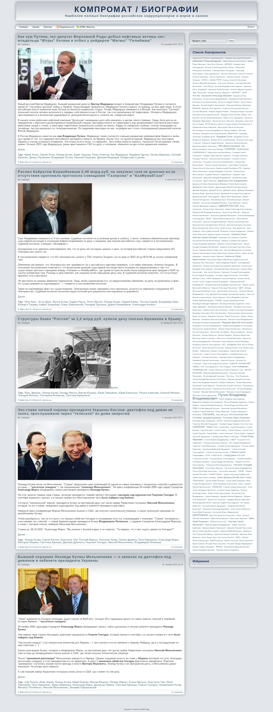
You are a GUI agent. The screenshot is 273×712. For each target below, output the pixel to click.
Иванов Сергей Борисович (238, 222)
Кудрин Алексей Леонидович (217, 282)
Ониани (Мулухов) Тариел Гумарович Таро (226, 370)
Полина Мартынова (244, 382)
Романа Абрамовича (239, 412)
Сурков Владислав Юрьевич (222, 462)
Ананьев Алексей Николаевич (235, 80)
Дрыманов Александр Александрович (236, 193)
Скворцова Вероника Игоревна (215, 443)
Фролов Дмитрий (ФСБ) (202, 503)
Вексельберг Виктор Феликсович (231, 127)
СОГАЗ (207, 455)
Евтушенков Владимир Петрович (214, 203)
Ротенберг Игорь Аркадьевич (204, 421)
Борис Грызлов (82, 154)
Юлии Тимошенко (107, 392)
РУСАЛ (219, 421)
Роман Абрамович (222, 412)
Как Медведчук (119, 154)
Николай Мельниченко (120, 542)
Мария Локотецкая (232, 316)
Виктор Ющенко (87, 392)
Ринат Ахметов (100, 154)
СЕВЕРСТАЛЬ (211, 427)
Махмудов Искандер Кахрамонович (207, 323)
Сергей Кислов (50, 539)
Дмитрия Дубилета (73, 542)
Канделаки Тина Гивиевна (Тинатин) (232, 238)
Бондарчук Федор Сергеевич (241, 111)
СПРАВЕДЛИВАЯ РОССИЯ (234, 455)
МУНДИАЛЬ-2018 (234, 345)
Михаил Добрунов (238, 332)
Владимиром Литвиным (148, 542)
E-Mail (20, 162)
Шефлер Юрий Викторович (231, 531)
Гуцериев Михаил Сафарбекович (218, 174)
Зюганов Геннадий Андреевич (215, 222)
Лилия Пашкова (219, 297)
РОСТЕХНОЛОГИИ (238, 414)
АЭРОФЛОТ (236, 93)
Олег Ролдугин (225, 367)
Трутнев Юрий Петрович (215, 481)
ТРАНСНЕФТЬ (198, 481)
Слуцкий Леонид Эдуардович (228, 446)
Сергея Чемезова (226, 433)
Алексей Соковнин (245, 74)
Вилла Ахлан (60, 301)
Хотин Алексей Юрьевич (240, 509)
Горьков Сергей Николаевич (216, 165)
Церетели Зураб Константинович (222, 515)
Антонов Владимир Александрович (228, 86)
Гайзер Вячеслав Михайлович (219, 152)
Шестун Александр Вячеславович (206, 531)
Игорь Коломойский (200, 228)
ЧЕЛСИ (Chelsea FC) (218, 522)
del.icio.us (47, 162)
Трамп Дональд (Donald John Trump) (234, 477)
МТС (224, 345)
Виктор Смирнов (230, 130)
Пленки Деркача (128, 539)
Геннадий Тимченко (239, 156)
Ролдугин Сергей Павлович (203, 412)
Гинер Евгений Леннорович (220, 159)
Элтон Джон (44, 301)
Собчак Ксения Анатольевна (217, 452)
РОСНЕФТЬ (209, 414)
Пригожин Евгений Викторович (213, 392)
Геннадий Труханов (95, 304)
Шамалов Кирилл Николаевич (214, 528)
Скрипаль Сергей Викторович (204, 446)
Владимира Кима (168, 301)
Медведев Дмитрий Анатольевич (237, 322)
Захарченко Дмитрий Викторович (223, 215)
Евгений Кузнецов (234, 200)
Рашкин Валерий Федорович (212, 405)
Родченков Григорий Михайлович (234, 408)
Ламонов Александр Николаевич (224, 288)
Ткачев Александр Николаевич (205, 471)
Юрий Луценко (80, 682)
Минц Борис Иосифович (220, 332)
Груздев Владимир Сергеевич (220, 171)
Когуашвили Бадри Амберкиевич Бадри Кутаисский (227, 260)
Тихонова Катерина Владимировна (238, 468)
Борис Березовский (72, 304)
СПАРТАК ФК (216, 455)
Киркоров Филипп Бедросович (211, 250)
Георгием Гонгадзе (96, 542)
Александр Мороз (168, 539)
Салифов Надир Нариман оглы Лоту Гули (236, 424)
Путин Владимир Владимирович (219, 396)
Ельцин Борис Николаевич (213, 209)
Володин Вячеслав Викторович (223, 140)
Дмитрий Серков (229, 190)
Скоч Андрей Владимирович (240, 443)
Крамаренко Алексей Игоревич (224, 278)
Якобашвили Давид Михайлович (237, 547)
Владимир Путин (224, 136)
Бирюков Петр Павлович (211, 108)
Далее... (22, 149)
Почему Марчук (118, 682)
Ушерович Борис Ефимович (228, 490)
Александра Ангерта (143, 304)
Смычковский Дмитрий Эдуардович (216, 449)
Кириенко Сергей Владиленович (230, 244)
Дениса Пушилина (39, 157)
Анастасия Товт (69, 539)
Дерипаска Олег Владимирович (233, 181)
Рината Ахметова (149, 392)
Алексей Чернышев (200, 77)
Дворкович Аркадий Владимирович (217, 178)
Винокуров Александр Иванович (214, 134)
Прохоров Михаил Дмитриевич (205, 395)
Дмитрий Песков (215, 190)
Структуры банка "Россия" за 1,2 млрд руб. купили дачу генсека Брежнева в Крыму (99, 319)
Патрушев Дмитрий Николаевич (215, 373)
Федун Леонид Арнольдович (219, 493)
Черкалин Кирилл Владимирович (217, 525)
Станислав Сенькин (200, 459)
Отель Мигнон (95, 301)
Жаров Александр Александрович (238, 209)
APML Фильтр (87, 27)
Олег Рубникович (240, 366)
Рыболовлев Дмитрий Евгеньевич (237, 421)
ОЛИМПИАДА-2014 (200, 370)
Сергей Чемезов (199, 433)
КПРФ (209, 278)
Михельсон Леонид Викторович (229, 338)
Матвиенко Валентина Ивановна (214, 319)
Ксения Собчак (198, 282)
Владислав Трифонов (201, 140)
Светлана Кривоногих (78, 395)
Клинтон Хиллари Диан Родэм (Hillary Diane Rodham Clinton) (217, 253)
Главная (23, 27)
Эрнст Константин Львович (223, 537)
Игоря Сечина (225, 228)
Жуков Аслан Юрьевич (231, 212)
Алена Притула (137, 682)
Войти (251, 27)
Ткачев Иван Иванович (227, 471)
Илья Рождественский (210, 231)
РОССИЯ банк (222, 415)
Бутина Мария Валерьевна (211, 118)
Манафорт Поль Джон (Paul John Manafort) (210, 313)
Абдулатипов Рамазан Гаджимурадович (208, 58)
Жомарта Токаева (28, 304)
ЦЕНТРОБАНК (200, 515)
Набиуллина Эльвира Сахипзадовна (214, 351)
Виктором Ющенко (28, 542)
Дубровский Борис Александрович (206, 197)
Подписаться (66, 27)
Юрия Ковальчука (246, 541)
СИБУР (233, 440)
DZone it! (37, 162)
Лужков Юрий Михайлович (203, 301)
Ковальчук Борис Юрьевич (213, 256)
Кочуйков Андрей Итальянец (227, 275)
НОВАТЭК (233, 364)
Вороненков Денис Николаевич (205, 146)
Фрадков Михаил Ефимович (231, 496)
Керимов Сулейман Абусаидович (235, 241)
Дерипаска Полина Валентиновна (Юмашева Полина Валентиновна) (219, 184)
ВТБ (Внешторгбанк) (229, 146)
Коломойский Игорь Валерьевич (227, 269)
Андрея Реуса (77, 301)
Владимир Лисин (208, 137)
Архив (35, 27)
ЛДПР (241, 288)
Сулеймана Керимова (201, 462)
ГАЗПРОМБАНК (242, 149)
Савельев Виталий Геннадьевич (205, 424)
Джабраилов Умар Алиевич (203, 187)
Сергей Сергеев (220, 430)
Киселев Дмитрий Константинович (237, 250)
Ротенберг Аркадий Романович (207, 418)
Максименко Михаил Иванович (220, 307)
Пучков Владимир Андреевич (235, 402)
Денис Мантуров (210, 181)
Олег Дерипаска (211, 367)
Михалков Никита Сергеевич (204, 338)
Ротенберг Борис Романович (236, 418)
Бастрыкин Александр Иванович (217, 96)
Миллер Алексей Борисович (230, 329)
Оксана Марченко (160, 154)
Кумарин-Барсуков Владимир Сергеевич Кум (223, 285)
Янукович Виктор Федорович (227, 550)
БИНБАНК (197, 108)
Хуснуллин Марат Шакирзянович (226, 512)
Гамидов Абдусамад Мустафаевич (217, 156)
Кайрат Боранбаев (49, 304)
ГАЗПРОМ (230, 149)
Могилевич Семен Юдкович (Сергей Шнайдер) (230, 341)
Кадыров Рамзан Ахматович (219, 234)
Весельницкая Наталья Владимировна (208, 130)
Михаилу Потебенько (30, 687)
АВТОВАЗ (228, 64)
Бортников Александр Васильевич (206, 115)
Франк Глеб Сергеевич (217, 500)
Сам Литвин (31, 682)
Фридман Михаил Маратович (238, 500)
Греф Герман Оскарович (238, 165)
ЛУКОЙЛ (218, 301)
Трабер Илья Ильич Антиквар (204, 477)
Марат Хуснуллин (200, 316)
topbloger (25, 44)
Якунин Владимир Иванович (204, 550)
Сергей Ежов (224, 427)
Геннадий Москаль (28, 395)
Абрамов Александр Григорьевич (238, 58)
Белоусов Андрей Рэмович (229, 102)
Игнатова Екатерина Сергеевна (239, 225)
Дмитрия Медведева (246, 190)
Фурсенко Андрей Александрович (225, 503)
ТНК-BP (241, 471)
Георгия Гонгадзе (147, 684)
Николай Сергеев (228, 360)
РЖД (195, 408)
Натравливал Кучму (170, 684)
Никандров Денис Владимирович (232, 357)
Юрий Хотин (31, 154)
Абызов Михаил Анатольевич (234, 61)
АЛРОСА (205, 80)
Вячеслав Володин (215, 149)
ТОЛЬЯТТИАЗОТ (215, 474)
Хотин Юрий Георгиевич (202, 512)
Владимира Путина (62, 157)
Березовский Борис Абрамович (239, 105)
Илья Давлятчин (239, 228)
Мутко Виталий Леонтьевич (213, 348)
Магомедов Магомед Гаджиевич (232, 304)
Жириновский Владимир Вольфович (207, 212)
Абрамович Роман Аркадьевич (207, 61)
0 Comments (177, 162)
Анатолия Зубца (108, 539)
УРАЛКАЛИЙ (217, 487)
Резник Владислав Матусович (236, 405)
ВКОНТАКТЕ (233, 134)
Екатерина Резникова (52, 395)
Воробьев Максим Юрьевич (236, 143)
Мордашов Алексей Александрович (207, 345)
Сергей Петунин (206, 430)
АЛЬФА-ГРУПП (216, 80)
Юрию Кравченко (61, 684)
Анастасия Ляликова (226, 83)
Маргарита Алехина (216, 316)
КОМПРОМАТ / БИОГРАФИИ (136, 9)
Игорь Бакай (46, 682)
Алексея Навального (217, 77)
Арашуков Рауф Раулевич (218, 89)
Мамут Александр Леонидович (242, 310)
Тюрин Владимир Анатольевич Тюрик (228, 484)
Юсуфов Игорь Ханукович (216, 544)
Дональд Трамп (199, 193)
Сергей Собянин (234, 430)
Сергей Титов (47, 154)
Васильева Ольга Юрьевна (223, 121)
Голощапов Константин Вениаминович (218, 162)
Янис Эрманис (33, 392)
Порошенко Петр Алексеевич (224, 389)
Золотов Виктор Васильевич (224, 219)
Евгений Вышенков (218, 200)
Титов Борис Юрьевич (214, 468)
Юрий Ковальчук (128, 392)
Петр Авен (30, 301)
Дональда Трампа (104, 684)
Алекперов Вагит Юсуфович (223, 71)
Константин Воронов (212, 272)
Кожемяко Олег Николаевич (203, 263)
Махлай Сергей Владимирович (240, 319)
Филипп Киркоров (212, 496)
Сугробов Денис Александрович (222, 459)
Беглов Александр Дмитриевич (215, 99)
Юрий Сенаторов (231, 541)
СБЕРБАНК (199, 427)
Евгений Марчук (88, 539)
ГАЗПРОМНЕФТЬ (199, 152)
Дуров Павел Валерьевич (231, 197)
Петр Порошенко (147, 539)
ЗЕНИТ (209, 219)
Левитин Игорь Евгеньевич (227, 291)
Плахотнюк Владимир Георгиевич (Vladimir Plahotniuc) (214, 382)
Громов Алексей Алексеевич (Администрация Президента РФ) (217, 168)
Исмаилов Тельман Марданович (233, 231)
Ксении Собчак (244, 278)
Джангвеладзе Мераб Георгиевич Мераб (231, 187)
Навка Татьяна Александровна (216, 354)
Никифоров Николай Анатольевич (206, 360)
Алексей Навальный (229, 74)
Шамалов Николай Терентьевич (239, 528)
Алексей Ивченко (170, 392)
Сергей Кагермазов (237, 427)
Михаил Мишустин (209, 335)
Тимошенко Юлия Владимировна (219, 465)
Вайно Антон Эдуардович (233, 118)
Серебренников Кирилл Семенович (225, 437)
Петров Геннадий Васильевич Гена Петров (209, 379)
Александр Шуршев (212, 74)
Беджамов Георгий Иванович (240, 99)
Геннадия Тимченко (200, 159)
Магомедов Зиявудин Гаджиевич (205, 304)
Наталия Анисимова (210, 357)
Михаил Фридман (225, 335)
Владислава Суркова (132, 157)
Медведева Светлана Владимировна (207, 326)
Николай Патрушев (85, 157)
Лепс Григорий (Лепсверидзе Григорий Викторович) (225, 294)
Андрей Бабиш (130, 301)
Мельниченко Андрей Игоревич (205, 329)
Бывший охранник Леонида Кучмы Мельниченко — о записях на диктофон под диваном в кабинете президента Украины (94, 559)
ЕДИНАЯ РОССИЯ (228, 206)
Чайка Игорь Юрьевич (238, 518)
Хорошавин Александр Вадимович (216, 509)
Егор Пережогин (234, 203)
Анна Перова (208, 86)
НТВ (202, 367)
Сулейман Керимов (244, 459)
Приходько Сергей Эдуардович (239, 392)
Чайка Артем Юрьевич (219, 518)
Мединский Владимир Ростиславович (238, 326)
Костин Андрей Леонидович (203, 275)
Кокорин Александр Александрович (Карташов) (221, 266)
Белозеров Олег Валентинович (205, 102)
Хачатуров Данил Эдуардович (214, 506)
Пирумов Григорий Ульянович (239, 379)
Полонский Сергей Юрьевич (204, 386)
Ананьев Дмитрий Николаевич (205, 83)
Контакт (48, 27)
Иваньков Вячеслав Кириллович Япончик (209, 225)
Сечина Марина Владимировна (216, 440)
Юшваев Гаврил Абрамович (203, 547)
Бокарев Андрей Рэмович (219, 111)
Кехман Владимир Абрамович (204, 244)
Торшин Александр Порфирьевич (237, 474)
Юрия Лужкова (198, 544)
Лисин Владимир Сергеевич (237, 297)
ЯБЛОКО (219, 547)
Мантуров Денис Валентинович (240, 313)
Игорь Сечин (214, 228)
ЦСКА (238, 515)
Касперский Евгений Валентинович (206, 241)
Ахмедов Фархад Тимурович (218, 93)
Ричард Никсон (68, 392)
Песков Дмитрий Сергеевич (214, 376)
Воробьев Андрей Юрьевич (213, 143)
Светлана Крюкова (50, 542)
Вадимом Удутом (139, 154)
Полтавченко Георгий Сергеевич (229, 386)
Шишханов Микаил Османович (226, 534)
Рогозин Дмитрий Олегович (209, 408)
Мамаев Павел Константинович (215, 310)
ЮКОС (238, 537)
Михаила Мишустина (241, 335)
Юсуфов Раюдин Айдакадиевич (240, 544)
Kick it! (28, 162)
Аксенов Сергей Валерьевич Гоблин (219, 67)
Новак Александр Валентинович (215, 364)
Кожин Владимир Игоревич (226, 263)
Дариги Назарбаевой (119, 304)
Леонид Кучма (64, 154)
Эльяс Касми (207, 537)
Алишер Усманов (233, 77)
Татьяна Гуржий (148, 301)
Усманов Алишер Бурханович (234, 487)
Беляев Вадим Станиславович (213, 105)
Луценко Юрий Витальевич (233, 301)
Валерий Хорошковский (83, 687)
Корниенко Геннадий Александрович (236, 272)
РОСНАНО (197, 415)
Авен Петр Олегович (215, 64)
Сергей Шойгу (212, 433)
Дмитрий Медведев (108, 157)
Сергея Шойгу (239, 433)
